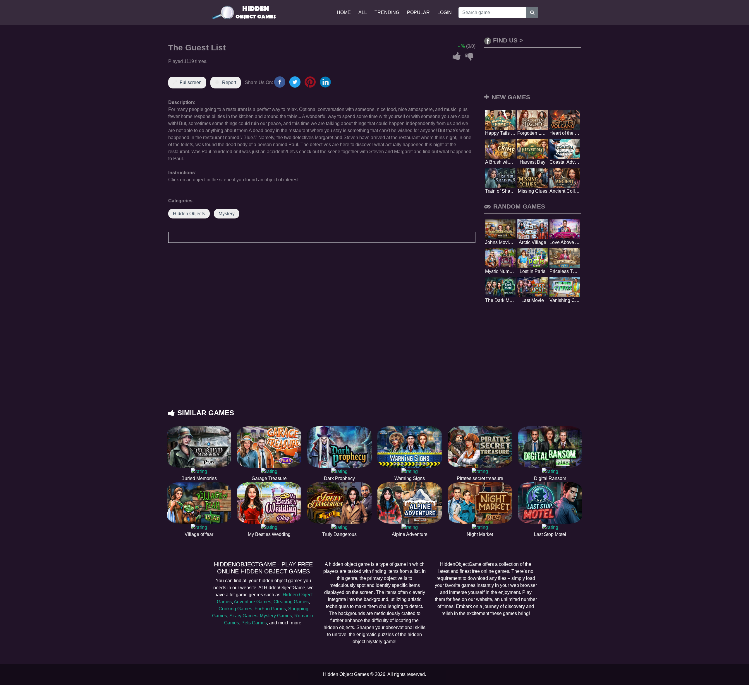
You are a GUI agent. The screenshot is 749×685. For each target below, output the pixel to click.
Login (444, 12)
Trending (386, 12)
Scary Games (243, 615)
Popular (418, 12)
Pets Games (254, 622)
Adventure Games (252, 601)
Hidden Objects (189, 213)
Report (229, 82)
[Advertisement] (374, 362)
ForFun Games (270, 608)
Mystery (227, 213)
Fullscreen (191, 82)
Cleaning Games (291, 601)
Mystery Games (276, 615)
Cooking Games (235, 608)
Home (344, 12)
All (362, 12)
